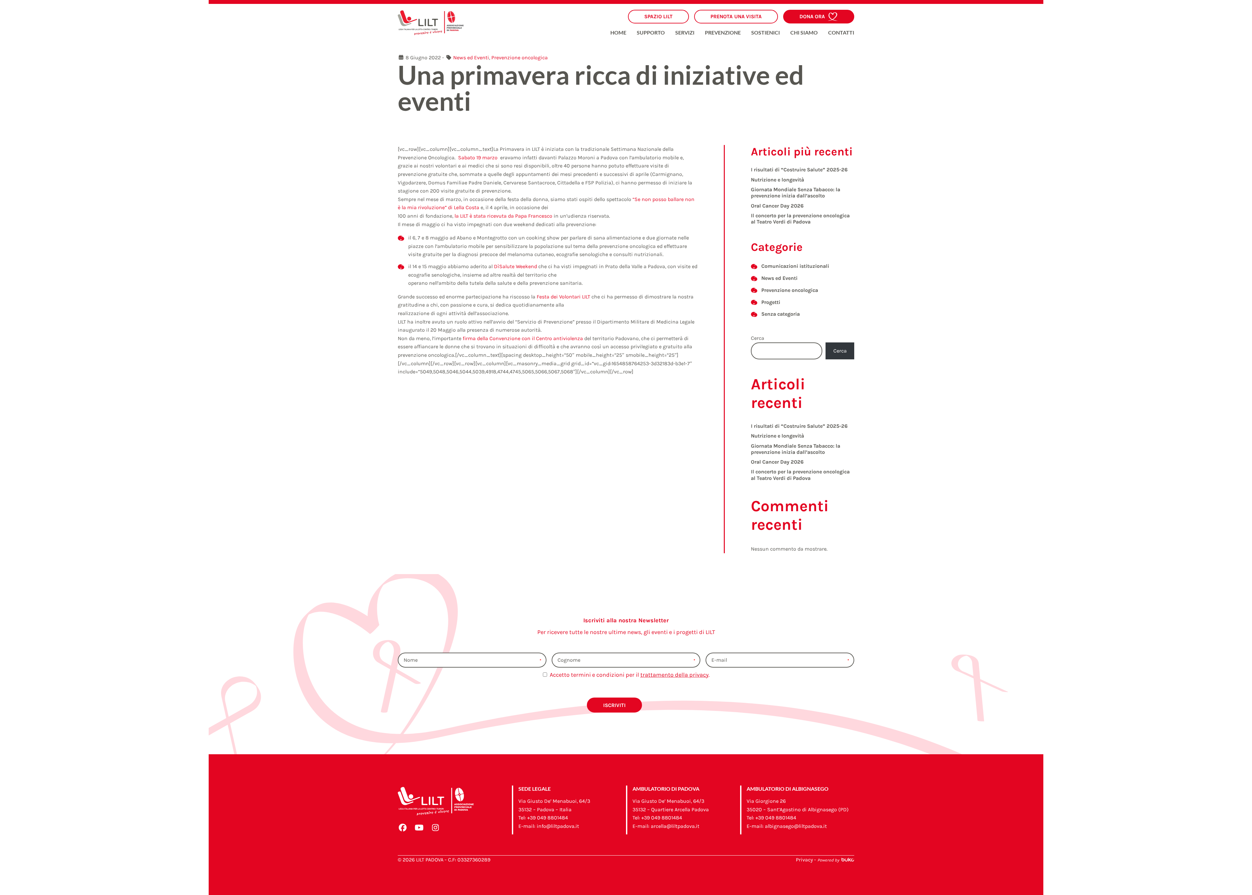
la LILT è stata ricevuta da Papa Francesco (503, 216)
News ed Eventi (471, 57)
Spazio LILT (658, 16)
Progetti (770, 302)
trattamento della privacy (674, 674)
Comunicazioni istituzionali (795, 266)
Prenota (736, 16)
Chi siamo (804, 33)
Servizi (684, 33)
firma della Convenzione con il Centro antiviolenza (523, 338)
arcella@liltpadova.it (675, 826)
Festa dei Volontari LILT (563, 297)
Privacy (804, 860)
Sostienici (765, 33)
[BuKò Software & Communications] (847, 860)
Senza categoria (780, 314)
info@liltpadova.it (558, 826)
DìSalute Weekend (515, 266)
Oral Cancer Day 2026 (777, 206)
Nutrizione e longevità (777, 180)
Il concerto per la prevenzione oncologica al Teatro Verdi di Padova (800, 218)
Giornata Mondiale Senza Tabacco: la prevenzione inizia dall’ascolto (795, 192)
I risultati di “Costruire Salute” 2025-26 (799, 169)
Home (618, 33)
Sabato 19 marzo (478, 157)
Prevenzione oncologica (519, 57)
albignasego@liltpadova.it (796, 826)
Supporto (651, 33)
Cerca (757, 338)
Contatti (841, 33)
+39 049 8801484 (547, 818)
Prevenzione (723, 33)
